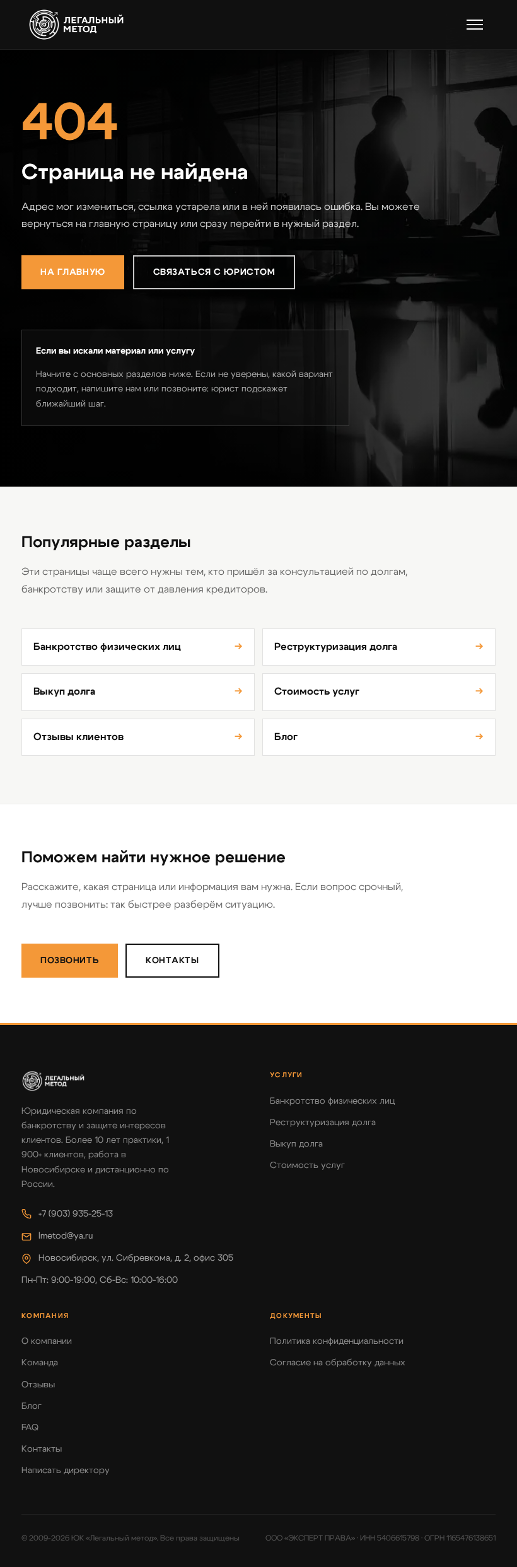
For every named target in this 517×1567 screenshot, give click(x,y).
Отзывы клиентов (138, 737)
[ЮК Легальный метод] (76, 24)
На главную (72, 272)
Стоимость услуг (379, 691)
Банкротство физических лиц (138, 647)
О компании (46, 1341)
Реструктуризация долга (379, 647)
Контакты (172, 960)
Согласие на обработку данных (337, 1362)
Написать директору (65, 1470)
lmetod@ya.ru (65, 1236)
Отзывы (38, 1384)
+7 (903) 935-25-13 (75, 1214)
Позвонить (69, 960)
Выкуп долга (138, 691)
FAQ (29, 1427)
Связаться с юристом (214, 272)
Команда (39, 1362)
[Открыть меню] (474, 24)
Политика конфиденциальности (337, 1341)
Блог (379, 737)
